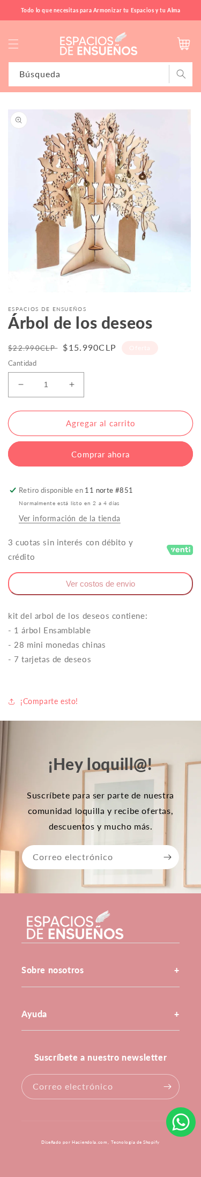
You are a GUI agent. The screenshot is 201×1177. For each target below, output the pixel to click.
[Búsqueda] (180, 74)
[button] (13, 44)
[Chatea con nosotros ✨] (181, 1122)
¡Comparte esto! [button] (49, 701)
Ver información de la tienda (70, 518)
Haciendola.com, (90, 1142)
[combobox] (100, 74)
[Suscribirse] (167, 857)
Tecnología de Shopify (135, 1142)
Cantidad (22, 363)
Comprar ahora (100, 454)
